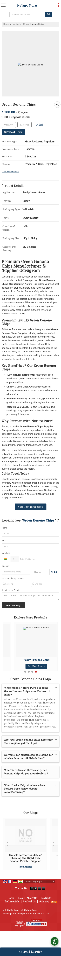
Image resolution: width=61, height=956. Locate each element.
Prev (7, 843)
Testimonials (12, 901)
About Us (32, 898)
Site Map (44, 901)
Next (53, 843)
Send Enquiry (32, 951)
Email (4, 540)
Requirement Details (11, 590)
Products (16, 24)
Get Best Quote (36, 666)
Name (4, 527)
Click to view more (10, 172)
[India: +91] (6, 559)
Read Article (25, 867)
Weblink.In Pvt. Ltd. (39, 914)
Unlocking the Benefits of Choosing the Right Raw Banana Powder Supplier (25, 858)
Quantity (5, 566)
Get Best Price (13, 132)
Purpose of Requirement (13, 578)
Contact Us (29, 901)
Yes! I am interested (30, 506)
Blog (20, 898)
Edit (40, 125)
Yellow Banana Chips (36, 659)
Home (6, 24)
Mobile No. (7, 553)
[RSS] (54, 901)
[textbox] (24, 125)
